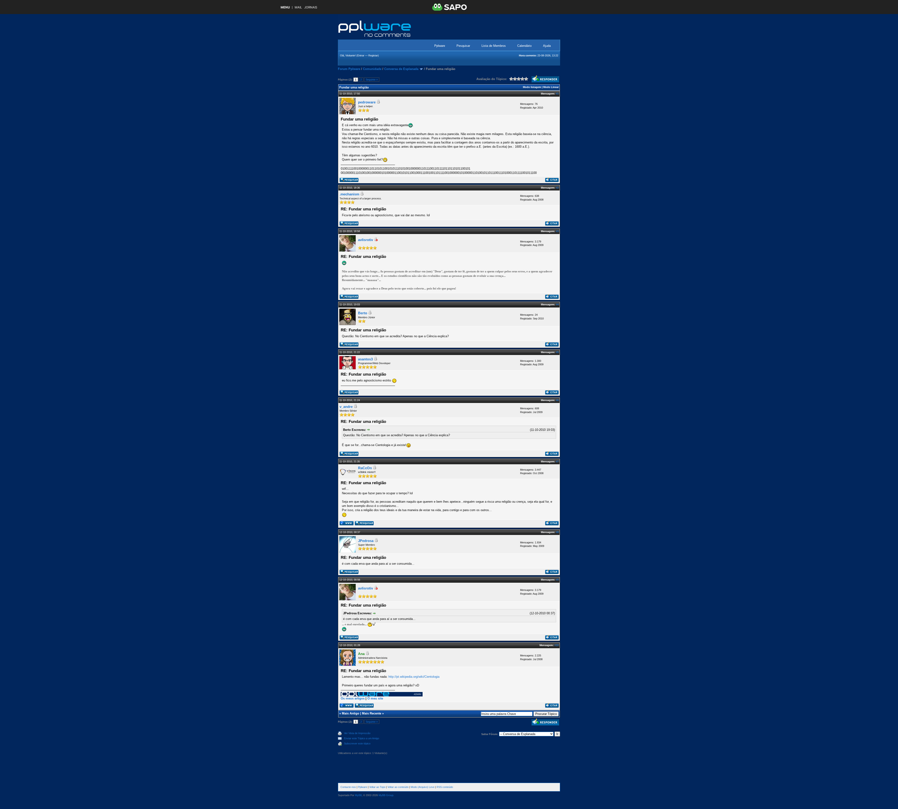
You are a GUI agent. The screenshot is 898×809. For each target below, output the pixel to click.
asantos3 (365, 359)
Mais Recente (371, 713)
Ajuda (547, 46)
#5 (557, 352)
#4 (557, 304)
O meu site (375, 698)
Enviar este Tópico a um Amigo (361, 738)
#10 (556, 645)
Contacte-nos (348, 787)
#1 (557, 93)
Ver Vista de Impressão (357, 733)
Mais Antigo (350, 713)
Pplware (439, 46)
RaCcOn (365, 468)
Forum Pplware (349, 69)
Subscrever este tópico (357, 743)
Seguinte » (372, 79)
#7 (557, 461)
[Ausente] (376, 240)
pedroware (367, 102)
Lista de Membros (494, 46)
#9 (557, 579)
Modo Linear (551, 87)
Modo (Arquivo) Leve (423, 787)
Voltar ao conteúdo (398, 787)
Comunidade (372, 69)
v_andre (346, 407)
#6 (557, 400)
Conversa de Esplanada (401, 69)
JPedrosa (365, 541)
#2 (557, 187)
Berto (362, 313)
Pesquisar (463, 46)
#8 (557, 532)
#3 (557, 231)
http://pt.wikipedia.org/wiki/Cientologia (413, 676)
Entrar (360, 55)
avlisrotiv (365, 240)
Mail (298, 7)
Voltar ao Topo (377, 787)
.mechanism (349, 194)
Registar (373, 55)
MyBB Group (386, 795)
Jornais (310, 7)
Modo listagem (532, 87)
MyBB (358, 795)
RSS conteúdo (445, 787)
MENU (285, 7)
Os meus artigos (353, 698)
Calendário (524, 46)
